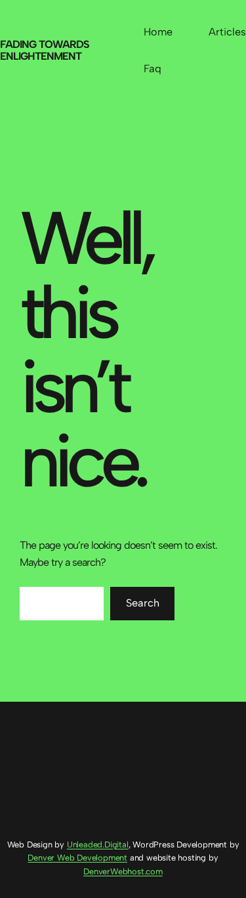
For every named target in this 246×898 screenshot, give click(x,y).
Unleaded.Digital (98, 844)
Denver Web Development (77, 858)
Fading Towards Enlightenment (44, 50)
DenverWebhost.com (123, 871)
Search (142, 603)
